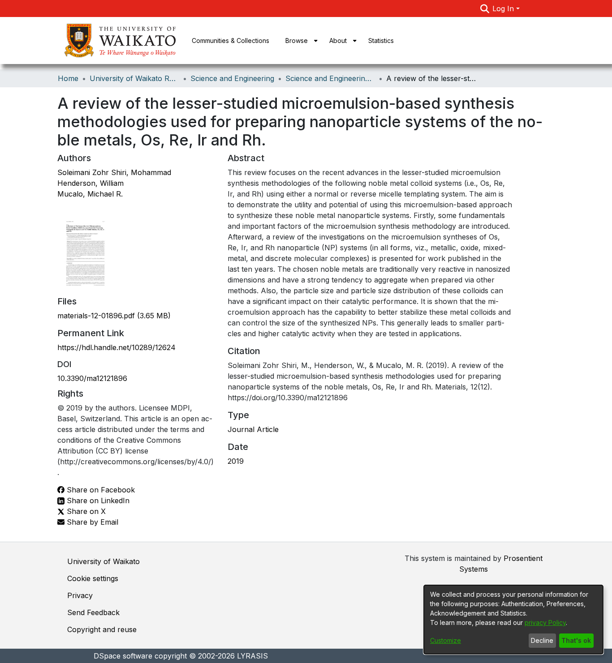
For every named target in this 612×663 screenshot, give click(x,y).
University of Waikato (103, 561)
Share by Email (91, 522)
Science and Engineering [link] (232, 78)
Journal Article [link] (253, 429)
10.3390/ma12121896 (92, 378)
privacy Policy (545, 622)
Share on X (85, 511)
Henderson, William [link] (90, 183)
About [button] (338, 40)
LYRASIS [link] (252, 655)
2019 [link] (236, 461)
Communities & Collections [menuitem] (230, 40)
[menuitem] (299, 40)
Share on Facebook (100, 489)
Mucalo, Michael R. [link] (90, 193)
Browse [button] (296, 40)
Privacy (80, 595)
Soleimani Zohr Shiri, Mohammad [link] (114, 172)
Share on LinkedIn (97, 500)
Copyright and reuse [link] (102, 629)
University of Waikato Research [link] (134, 78)
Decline (542, 640)
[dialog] (513, 619)
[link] (114, 315)
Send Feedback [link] (93, 612)
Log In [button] (504, 8)
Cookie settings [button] (92, 578)
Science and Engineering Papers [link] (330, 78)
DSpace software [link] (123, 655)
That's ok (576, 640)
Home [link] (68, 78)
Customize (445, 640)
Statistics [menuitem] (381, 40)
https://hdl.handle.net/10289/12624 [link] (116, 347)
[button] (484, 8)
